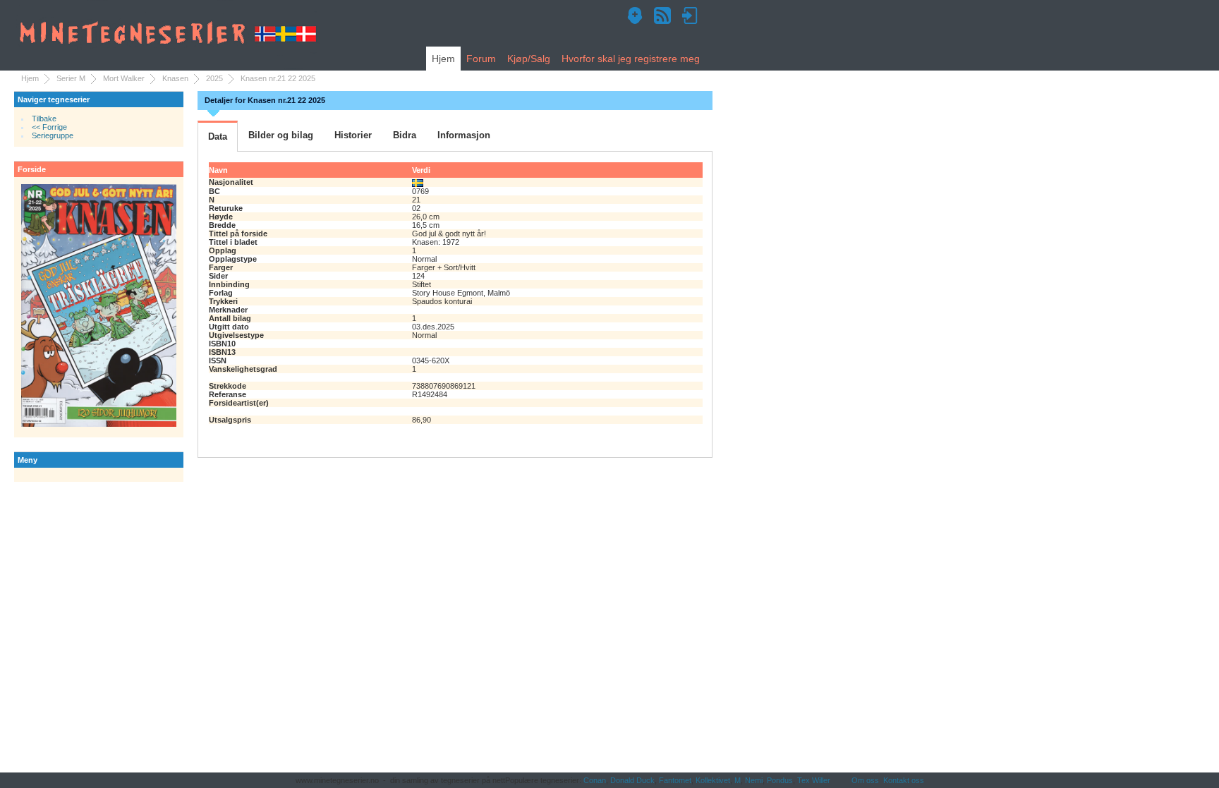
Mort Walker (124, 78)
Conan (594, 780)
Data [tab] (217, 136)
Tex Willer (813, 780)
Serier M (70, 78)
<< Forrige (49, 127)
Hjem (443, 58)
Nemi (754, 780)
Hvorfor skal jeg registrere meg (631, 58)
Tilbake (44, 118)
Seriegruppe (52, 135)
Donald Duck (632, 780)
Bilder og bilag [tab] (280, 135)
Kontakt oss (903, 780)
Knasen (175, 78)
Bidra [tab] (404, 135)
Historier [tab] (353, 135)
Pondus (780, 780)
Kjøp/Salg (528, 58)
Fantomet (675, 780)
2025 (214, 78)
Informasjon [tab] (463, 135)
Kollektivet (713, 780)
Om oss (865, 780)
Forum (481, 58)
